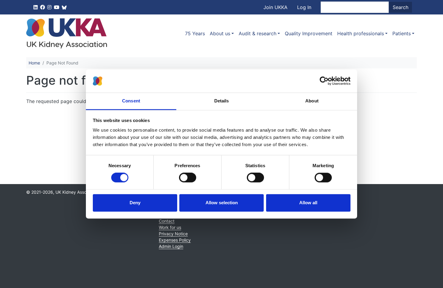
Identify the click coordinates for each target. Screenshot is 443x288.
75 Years (195, 33)
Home (34, 62)
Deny (135, 202)
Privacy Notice (173, 233)
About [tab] (312, 100)
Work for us (170, 227)
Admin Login (171, 246)
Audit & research (257, 33)
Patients (401, 33)
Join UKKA (275, 7)
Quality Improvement (308, 33)
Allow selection (222, 202)
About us (220, 33)
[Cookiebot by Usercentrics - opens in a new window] (324, 81)
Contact (166, 221)
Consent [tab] (131, 100)
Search (400, 7)
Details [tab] (221, 100)
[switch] (187, 178)
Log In (304, 7)
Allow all (308, 202)
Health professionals (360, 33)
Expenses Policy (175, 240)
